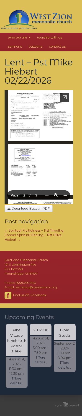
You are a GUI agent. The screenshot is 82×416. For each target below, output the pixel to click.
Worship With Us (49, 37)
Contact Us (57, 46)
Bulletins (35, 46)
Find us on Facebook (29, 295)
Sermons (15, 46)
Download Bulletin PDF (30, 209)
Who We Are (18, 37)
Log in (58, 405)
